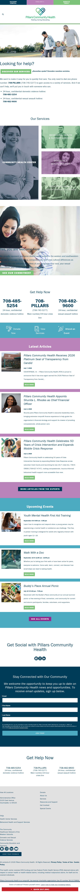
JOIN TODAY (40, 733)
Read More (29, 385)
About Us (43, 795)
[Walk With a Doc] (11, 559)
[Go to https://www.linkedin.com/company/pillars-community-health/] (44, 659)
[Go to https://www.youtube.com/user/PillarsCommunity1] (16, 849)
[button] (13, 330)
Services (43, 799)
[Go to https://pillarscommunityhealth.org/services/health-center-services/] (19, 163)
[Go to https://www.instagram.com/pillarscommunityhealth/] (40, 659)
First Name (6, 705)
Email (4, 696)
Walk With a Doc (34, 552)
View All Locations (6, 792)
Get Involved (44, 805)
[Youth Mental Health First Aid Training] (11, 522)
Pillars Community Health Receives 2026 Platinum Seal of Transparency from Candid (49, 359)
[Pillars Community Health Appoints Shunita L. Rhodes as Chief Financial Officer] (11, 402)
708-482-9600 (10, 101)
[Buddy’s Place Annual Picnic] (11, 592)
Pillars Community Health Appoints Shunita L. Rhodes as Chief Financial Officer (46, 400)
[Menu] (76, 14)
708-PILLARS (14, 82)
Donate (42, 792)
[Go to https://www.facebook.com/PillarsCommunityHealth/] (36, 659)
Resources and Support (48, 802)
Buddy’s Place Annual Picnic (41, 586)
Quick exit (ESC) (40, 889)
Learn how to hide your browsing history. (56, 884)
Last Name (6, 715)
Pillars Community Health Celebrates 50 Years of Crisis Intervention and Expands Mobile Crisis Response (49, 444)
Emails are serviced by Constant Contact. (18, 727)
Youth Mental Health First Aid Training (47, 515)
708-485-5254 (10, 94)
